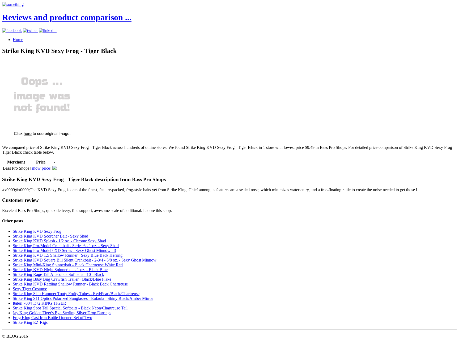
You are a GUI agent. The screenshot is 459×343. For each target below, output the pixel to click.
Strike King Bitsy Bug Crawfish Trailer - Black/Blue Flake (62, 279)
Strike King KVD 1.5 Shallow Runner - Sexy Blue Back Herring (67, 255)
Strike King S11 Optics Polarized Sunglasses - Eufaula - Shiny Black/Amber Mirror (83, 298)
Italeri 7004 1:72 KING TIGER (39, 303)
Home (18, 39)
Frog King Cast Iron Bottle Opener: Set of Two (52, 317)
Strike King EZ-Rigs (30, 322)
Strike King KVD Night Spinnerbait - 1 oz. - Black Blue (60, 269)
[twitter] (30, 30)
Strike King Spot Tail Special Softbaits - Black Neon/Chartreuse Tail (70, 308)
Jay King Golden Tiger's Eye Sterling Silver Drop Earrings (62, 313)
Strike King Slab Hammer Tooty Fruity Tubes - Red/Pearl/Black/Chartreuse (76, 293)
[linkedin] (48, 30)
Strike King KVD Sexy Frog (37, 231)
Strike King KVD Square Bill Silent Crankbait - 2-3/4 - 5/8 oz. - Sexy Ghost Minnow (84, 260)
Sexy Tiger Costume (30, 289)
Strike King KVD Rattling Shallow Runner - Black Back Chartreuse (70, 284)
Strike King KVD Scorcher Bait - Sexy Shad (50, 236)
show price (41, 168)
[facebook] (12, 30)
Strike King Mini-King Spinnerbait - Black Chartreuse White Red (68, 265)
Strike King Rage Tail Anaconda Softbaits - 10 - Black (58, 274)
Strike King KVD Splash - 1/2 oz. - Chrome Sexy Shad (59, 241)
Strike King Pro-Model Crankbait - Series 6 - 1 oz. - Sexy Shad (66, 245)
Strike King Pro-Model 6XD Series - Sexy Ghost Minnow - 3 (64, 250)
